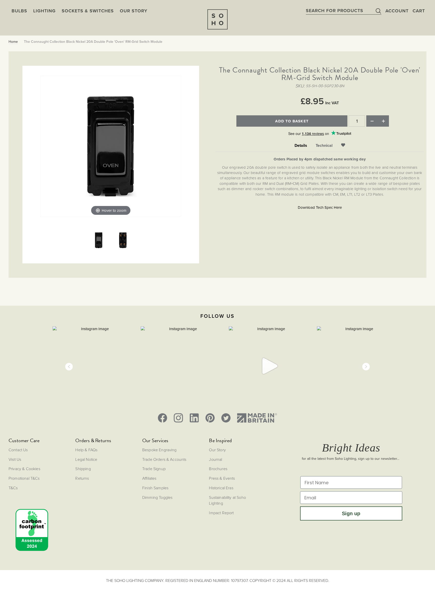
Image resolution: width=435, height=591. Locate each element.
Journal (215, 459)
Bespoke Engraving (159, 450)
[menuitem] (133, 11)
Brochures (218, 468)
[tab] (300, 146)
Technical (324, 145)
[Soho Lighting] (217, 19)
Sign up (351, 513)
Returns (82, 478)
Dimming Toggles (157, 497)
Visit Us (15, 459)
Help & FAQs (86, 450)
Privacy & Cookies (24, 468)
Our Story (217, 450)
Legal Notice (86, 459)
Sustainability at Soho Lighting (227, 500)
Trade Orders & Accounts (164, 459)
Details (301, 145)
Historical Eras (221, 488)
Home (13, 42)
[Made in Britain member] (257, 418)
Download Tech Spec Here (320, 207)
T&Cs (13, 488)
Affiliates (149, 478)
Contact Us (18, 450)
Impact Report (221, 512)
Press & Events (222, 478)
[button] (69, 366)
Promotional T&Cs (24, 478)
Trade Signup (154, 468)
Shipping (83, 468)
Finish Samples (155, 488)
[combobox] (343, 10)
